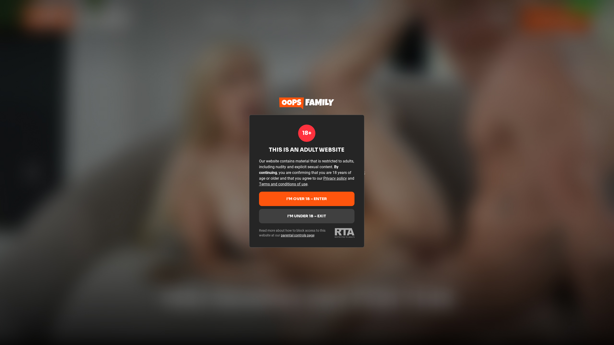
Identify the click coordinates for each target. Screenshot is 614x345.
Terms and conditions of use (283, 183)
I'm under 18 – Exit (306, 215)
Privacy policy (335, 178)
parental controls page (297, 235)
